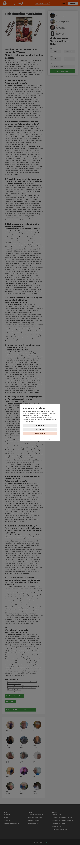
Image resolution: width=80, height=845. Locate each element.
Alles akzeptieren (40, 433)
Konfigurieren (33, 421)
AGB (36, 439)
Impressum (31, 439)
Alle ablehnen (40, 429)
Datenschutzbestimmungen (44, 439)
